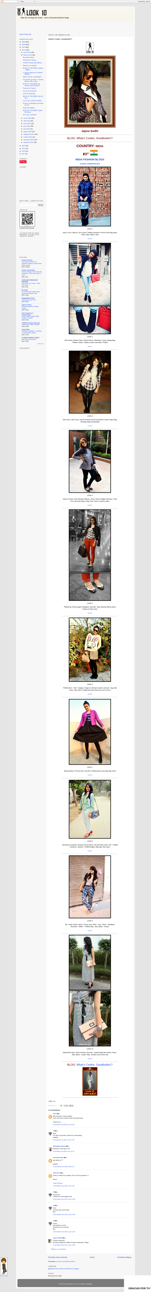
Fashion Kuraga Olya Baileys (32, 62)
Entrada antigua (124, 1257)
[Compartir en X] (68, 1106)
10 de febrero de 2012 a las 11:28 (64, 1199)
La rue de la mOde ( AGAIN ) (32, 100)
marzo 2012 (27, 118)
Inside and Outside (28, 270)
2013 (23, 146)
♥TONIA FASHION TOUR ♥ (30, 338)
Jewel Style (26, 329)
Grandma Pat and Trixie (29, 300)
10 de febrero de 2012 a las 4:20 (63, 1186)
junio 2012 (27, 126)
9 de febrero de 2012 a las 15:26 (63, 1124)
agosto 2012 (27, 131)
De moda (25, 290)
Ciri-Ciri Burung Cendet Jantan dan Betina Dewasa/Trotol (31, 292)
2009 (23, 42)
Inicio (92, 1257)
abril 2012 (26, 121)
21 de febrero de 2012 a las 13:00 (64, 1245)
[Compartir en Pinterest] (72, 1106)
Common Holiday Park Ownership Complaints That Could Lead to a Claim (32, 273)
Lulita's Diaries (57, 1183)
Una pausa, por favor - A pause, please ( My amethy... (33, 80)
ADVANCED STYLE (28, 298)
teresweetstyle (58, 1157)
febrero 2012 (27, 55)
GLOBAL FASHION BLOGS (90, 164)
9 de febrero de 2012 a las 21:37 (63, 1151)
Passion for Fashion (29, 88)
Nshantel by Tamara (29, 60)
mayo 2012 (27, 123)
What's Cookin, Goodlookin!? (95, 1064)
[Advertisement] (54, 26)
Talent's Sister (27, 305)
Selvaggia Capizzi (59, 1146)
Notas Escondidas (29, 108)
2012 (23, 50)
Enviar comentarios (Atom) (66, 1261)
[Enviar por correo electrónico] (65, 1106)
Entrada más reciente (57, 1257)
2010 (23, 44)
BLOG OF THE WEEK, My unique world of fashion (31, 84)
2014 (23, 148)
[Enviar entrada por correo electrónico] (60, 1105)
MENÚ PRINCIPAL (26, 34)
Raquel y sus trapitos (30, 65)
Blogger (89, 1284)
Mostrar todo (41, 343)
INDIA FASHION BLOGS (90, 159)
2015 (23, 151)
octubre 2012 (27, 137)
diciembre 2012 (28, 142)
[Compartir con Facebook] (70, 1106)
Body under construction (29, 339)
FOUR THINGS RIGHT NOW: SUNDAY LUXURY (30, 317)
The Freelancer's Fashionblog (27, 314)
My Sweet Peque (28, 57)
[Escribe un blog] (67, 1106)
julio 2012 (26, 129)
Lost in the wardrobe (29, 91)
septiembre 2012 (29, 134)
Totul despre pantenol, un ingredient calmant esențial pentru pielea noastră (32, 263)
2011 (23, 47)
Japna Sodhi (57, 1238)
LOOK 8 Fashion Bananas (31, 323)
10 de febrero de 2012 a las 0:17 (63, 1166)
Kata (54, 1113)
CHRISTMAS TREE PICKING (31, 324)
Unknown (56, 1173)
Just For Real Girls (29, 93)
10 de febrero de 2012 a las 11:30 (64, 1232)
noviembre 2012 (28, 139)
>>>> (90, 239)
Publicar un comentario (58, 1249)
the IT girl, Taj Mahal (29, 114)
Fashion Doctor (27, 260)
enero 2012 (27, 52)
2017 (23, 154)
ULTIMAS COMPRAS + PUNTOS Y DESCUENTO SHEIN (32, 332)
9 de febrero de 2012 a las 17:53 (63, 1140)
